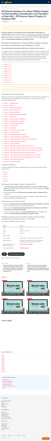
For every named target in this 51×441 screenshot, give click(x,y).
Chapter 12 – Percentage (10, 128)
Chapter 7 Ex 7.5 (8, 73)
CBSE (3, 405)
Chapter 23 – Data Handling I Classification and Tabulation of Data (19, 152)
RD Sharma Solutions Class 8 (16, 254)
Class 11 (3, 370)
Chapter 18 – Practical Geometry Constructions (15, 141)
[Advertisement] (26, 28)
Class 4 (3, 359)
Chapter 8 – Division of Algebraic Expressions (15, 119)
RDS (4, 254)
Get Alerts (46, 438)
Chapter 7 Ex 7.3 (8, 69)
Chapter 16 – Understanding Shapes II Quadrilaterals (16, 137)
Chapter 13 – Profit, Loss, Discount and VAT (14, 130)
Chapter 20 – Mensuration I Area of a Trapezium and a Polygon (18, 145)
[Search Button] (48, 2)
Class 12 (3, 371)
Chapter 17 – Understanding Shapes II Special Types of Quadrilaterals (20, 139)
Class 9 (5, 178)
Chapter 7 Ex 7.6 (8, 75)
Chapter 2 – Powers (8, 105)
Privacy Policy (17, 435)
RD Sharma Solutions (16, 56)
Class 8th (7, 258)
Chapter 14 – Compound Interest (11, 132)
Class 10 (6, 181)
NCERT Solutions (5, 414)
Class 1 (3, 355)
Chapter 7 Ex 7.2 (8, 66)
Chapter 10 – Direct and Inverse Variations (14, 123)
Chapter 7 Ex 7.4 (8, 71)
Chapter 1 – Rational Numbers (11, 103)
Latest (3, 429)
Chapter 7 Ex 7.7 (8, 77)
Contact (23, 435)
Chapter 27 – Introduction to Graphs (12, 161)
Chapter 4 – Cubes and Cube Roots (12, 110)
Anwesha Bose (6, 21)
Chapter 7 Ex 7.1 (8, 64)
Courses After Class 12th (7, 418)
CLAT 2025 (4, 426)
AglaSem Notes (6, 379)
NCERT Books (5, 415)
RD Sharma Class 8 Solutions (26, 244)
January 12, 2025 (14, 21)
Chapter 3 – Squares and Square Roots (13, 107)
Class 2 (3, 356)
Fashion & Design (5, 428)
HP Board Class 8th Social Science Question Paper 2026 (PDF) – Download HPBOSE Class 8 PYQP (37, 312)
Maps (4, 387)
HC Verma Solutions (6, 416)
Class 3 (3, 358)
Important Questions (7, 384)
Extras (6, 6)
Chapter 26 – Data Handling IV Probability (14, 159)
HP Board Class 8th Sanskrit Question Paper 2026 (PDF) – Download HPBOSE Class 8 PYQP (13, 312)
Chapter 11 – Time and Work (10, 125)
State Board (4, 406)
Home (3, 6)
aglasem (7, 2)
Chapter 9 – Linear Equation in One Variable (14, 121)
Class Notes (4, 412)
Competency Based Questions (9, 386)
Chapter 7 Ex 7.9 (8, 82)
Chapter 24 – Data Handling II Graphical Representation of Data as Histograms (22, 154)
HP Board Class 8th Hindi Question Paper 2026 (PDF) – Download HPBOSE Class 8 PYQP (12, 293)
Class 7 (5, 174)
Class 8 (5, 176)
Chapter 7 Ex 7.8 (8, 80)
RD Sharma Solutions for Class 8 (29, 37)
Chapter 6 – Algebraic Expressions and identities (15, 114)
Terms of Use (10, 435)
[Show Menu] (2, 2)
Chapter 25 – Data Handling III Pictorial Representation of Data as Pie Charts (22, 157)
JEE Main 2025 (5, 424)
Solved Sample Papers (6, 401)
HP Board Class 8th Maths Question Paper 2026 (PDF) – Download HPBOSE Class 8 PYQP (37, 293)
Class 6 (5, 172)
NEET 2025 (4, 425)
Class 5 (3, 361)
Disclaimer (4, 435)
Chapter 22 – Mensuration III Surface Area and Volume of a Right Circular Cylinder (23, 150)
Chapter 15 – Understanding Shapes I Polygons (15, 134)
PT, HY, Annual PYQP (7, 382)
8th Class (21, 21)
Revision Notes (5, 404)
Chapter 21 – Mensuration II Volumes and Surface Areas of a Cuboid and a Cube (23, 148)
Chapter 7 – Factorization (10, 116)
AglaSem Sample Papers (8, 381)
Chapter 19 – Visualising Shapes (11, 143)
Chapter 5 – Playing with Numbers (12, 112)
